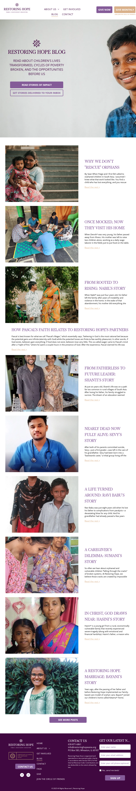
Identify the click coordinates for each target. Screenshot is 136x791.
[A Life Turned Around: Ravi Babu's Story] (41, 504)
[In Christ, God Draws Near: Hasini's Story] (41, 625)
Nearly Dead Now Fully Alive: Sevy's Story (103, 435)
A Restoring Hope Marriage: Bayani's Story (103, 677)
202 (54, 788)
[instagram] (28, 775)
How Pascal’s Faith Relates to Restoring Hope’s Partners (70, 330)
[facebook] (22, 775)
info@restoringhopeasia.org (82, 747)
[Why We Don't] (41, 173)
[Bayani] (41, 686)
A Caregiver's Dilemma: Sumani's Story (103, 556)
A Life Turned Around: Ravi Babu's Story (105, 495)
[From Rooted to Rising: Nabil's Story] (41, 294)
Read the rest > (92, 187)
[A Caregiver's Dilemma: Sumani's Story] (41, 565)
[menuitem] (51, 9)
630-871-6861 (74, 744)
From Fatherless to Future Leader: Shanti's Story (105, 374)
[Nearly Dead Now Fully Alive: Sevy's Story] (41, 444)
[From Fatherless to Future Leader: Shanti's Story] (41, 383)
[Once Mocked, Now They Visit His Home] (41, 234)
